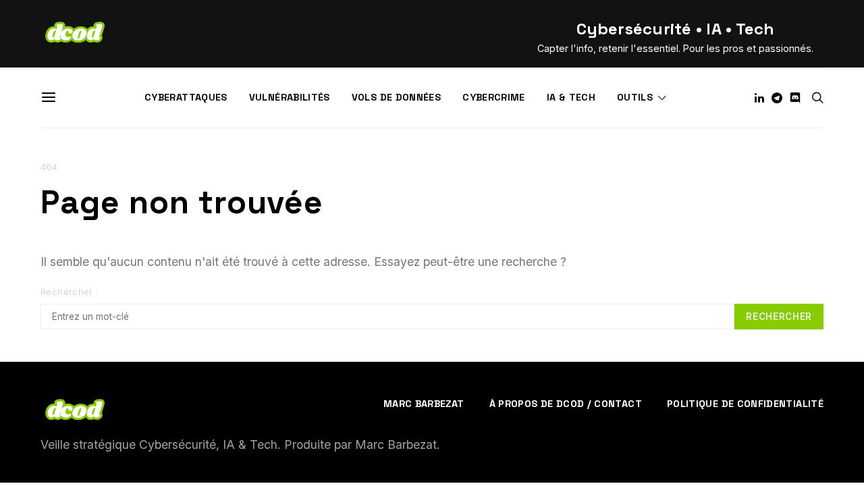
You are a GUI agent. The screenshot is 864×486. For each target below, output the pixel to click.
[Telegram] (777, 97)
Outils (635, 97)
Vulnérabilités (289, 97)
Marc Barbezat (423, 404)
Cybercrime (493, 97)
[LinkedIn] (759, 97)
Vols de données (396, 97)
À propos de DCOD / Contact (565, 404)
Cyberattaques (185, 97)
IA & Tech (571, 97)
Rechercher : (69, 292)
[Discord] (795, 97)
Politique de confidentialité (745, 404)
